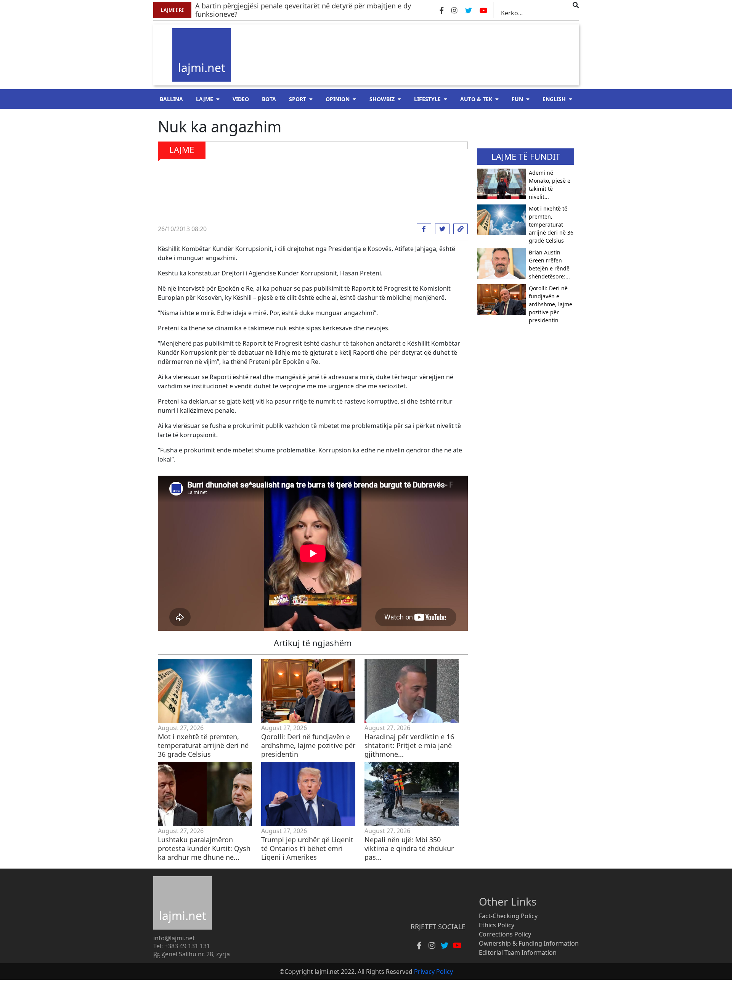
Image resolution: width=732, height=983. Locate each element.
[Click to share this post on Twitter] (440, 229)
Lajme (204, 99)
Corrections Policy (505, 934)
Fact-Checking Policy (508, 916)
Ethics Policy (496, 925)
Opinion (338, 99)
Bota (269, 99)
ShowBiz (382, 99)
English (554, 99)
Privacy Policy (433, 971)
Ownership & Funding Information (529, 943)
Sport (297, 99)
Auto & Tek (476, 99)
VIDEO (241, 99)
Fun (517, 99)
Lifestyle (427, 99)
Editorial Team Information (518, 952)
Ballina (171, 99)
